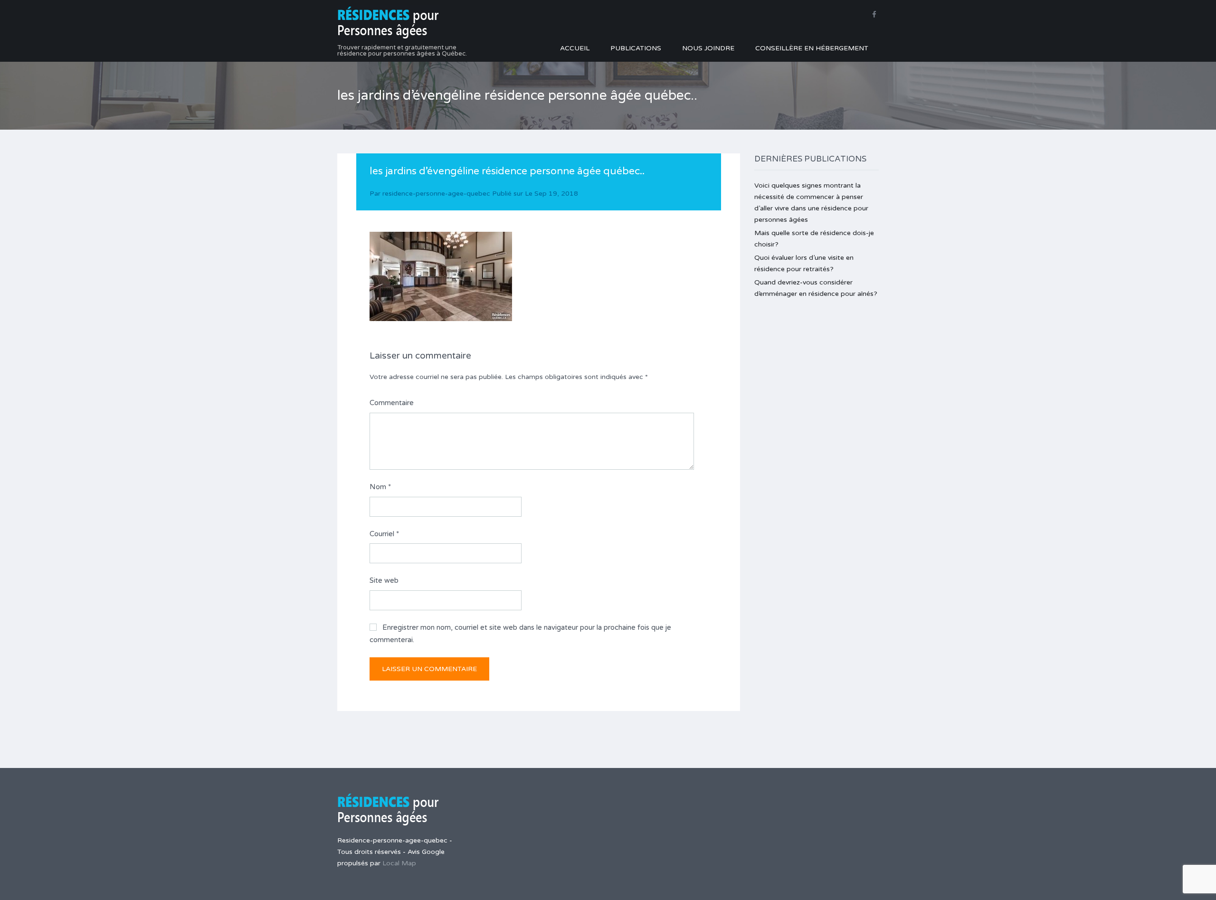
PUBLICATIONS (635, 48)
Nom (380, 487)
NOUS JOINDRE (708, 48)
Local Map (399, 863)
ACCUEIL (574, 48)
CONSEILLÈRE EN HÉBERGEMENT (811, 48)
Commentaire (392, 402)
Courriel (384, 534)
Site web (384, 580)
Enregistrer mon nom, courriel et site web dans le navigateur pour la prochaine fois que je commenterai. (520, 633)
